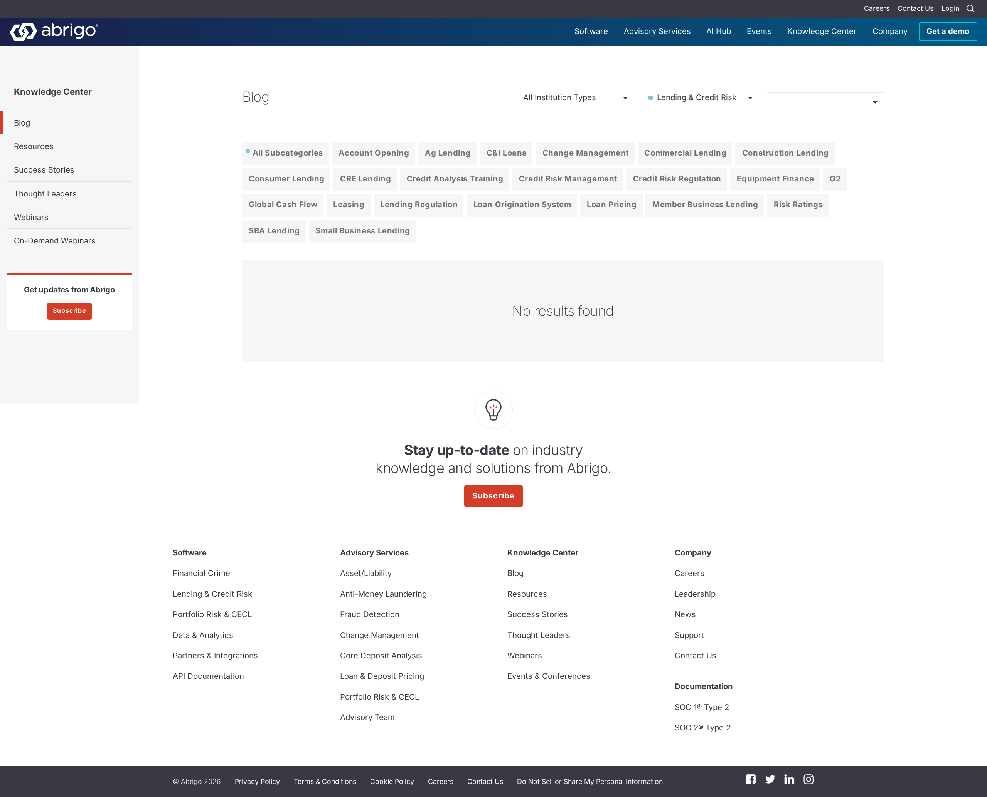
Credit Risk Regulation (677, 178)
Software (591, 31)
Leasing (348, 204)
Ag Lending (448, 153)
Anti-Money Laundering (383, 594)
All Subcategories (288, 153)
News (685, 614)
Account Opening (374, 153)
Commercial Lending (685, 153)
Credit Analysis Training (455, 178)
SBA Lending (274, 230)
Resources (34, 146)
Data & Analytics (203, 635)
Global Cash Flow (283, 204)
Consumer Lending (287, 178)
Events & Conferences (548, 676)
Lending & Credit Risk (212, 594)
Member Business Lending (705, 204)
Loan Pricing (612, 204)
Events (759, 31)
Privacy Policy (257, 781)
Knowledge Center (822, 31)
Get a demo (947, 31)
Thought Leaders (45, 193)
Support (689, 635)
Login (950, 8)
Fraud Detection (369, 614)
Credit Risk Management (568, 178)
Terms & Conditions (325, 781)
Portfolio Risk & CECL (212, 614)
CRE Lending (365, 178)
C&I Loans (507, 153)
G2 (835, 178)
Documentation (704, 686)
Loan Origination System (522, 204)
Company (890, 31)
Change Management (585, 153)
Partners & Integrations (215, 655)
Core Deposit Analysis (381, 655)
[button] (590, 781)
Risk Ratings (798, 204)
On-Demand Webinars (55, 240)
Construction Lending (785, 153)
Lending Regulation (419, 204)
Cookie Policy (392, 781)
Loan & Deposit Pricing (382, 676)
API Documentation (208, 676)
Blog (22, 123)
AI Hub (718, 31)
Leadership (695, 594)
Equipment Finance (775, 178)
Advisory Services (657, 31)
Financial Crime (201, 573)
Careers (876, 8)
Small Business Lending (362, 230)
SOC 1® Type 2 (702, 707)
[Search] (970, 9)
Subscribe (69, 310)
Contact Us (915, 8)
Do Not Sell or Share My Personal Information (590, 781)
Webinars (31, 217)
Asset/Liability (366, 573)
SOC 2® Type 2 (703, 727)
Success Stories (44, 170)
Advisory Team (367, 717)
